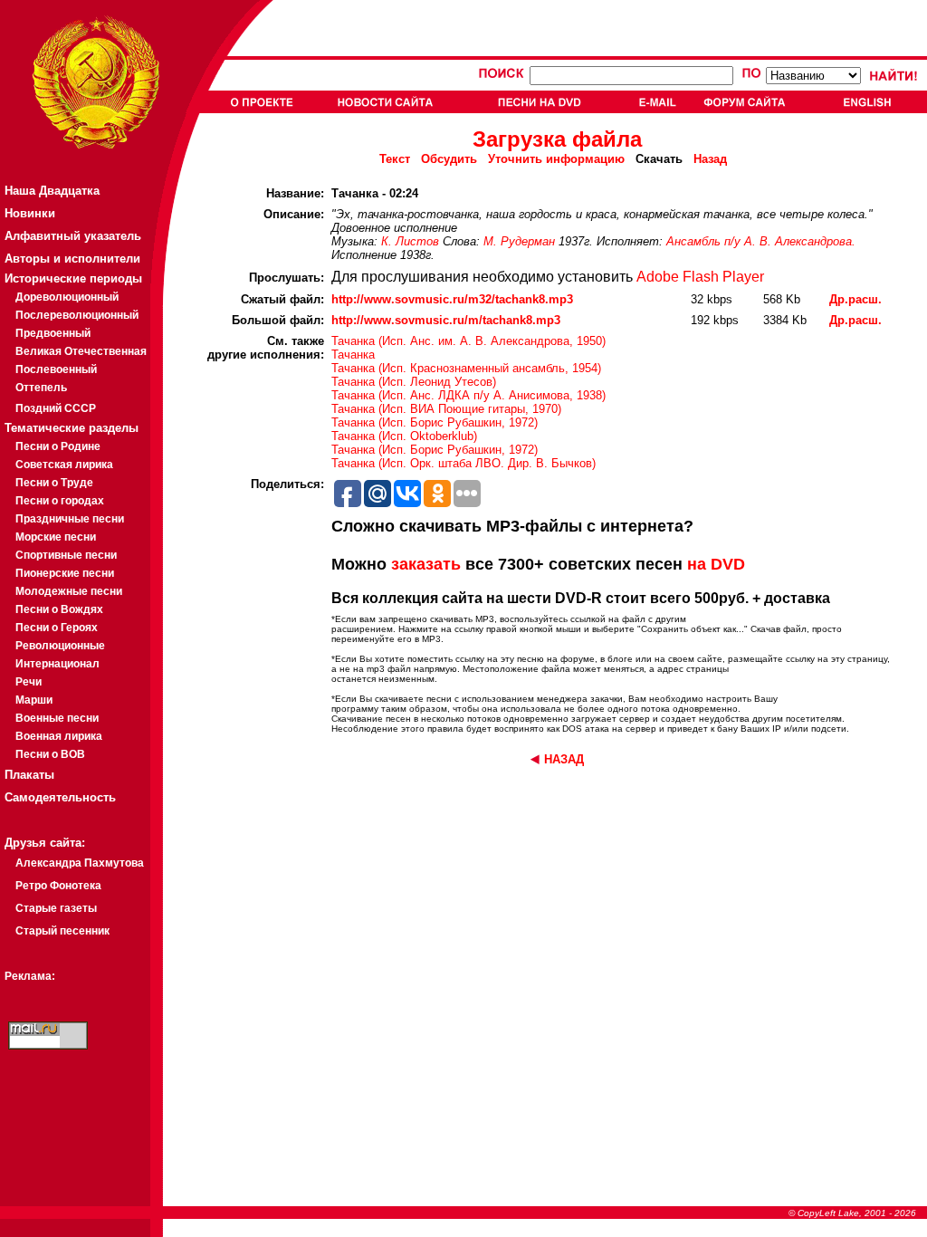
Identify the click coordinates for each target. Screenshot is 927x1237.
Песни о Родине (57, 446)
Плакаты (29, 775)
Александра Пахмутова (79, 863)
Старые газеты (56, 908)
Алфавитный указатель (73, 236)
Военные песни (57, 718)
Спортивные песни (66, 555)
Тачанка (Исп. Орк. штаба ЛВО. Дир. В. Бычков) (463, 463)
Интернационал (57, 663)
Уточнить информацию (556, 159)
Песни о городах (59, 500)
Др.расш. (855, 299)
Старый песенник (62, 931)
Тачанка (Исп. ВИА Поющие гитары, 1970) (446, 409)
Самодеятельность (60, 797)
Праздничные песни (69, 519)
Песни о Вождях (59, 609)
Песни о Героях (56, 627)
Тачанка (353, 354)
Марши (34, 700)
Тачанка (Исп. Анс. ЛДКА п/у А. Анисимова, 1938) (468, 395)
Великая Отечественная (81, 351)
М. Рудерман (519, 241)
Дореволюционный (67, 297)
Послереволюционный (77, 315)
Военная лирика (58, 736)
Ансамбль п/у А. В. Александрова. (760, 241)
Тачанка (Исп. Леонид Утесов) (413, 381)
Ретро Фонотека (58, 885)
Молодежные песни (68, 591)
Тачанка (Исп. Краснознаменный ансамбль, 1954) (466, 368)
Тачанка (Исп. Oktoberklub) (404, 436)
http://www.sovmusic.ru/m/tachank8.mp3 (445, 320)
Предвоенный (53, 333)
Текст (394, 159)
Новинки (30, 213)
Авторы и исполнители (72, 258)
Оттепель (41, 387)
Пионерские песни (64, 573)
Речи (28, 682)
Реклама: (30, 976)
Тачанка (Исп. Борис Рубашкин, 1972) (434, 422)
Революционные (60, 645)
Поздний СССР (55, 408)
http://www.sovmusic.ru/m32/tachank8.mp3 (452, 299)
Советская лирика (64, 464)
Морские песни (55, 537)
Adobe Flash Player (700, 276)
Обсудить (449, 159)
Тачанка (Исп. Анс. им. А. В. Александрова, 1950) (468, 341)
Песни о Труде (54, 482)
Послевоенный (56, 369)
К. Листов (410, 241)
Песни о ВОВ (50, 754)
